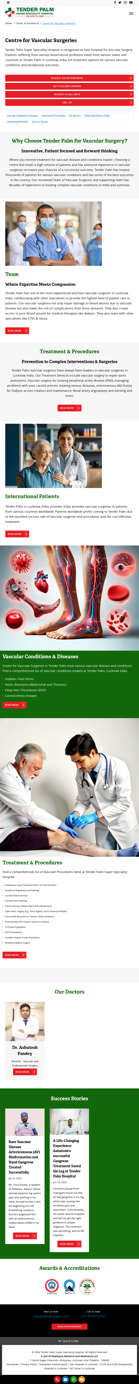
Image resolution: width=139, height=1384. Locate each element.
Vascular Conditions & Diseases (22, 115)
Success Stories (40, 121)
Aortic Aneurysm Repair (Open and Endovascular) (28, 906)
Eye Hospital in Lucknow (83, 1364)
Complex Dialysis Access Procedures (22, 937)
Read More (15, 330)
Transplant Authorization (53, 1364)
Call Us (67, 102)
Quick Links (70, 1341)
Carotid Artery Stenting (16, 900)
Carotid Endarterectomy (16, 895)
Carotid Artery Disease (21, 696)
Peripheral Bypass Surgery (17, 942)
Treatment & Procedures (54, 115)
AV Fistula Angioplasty (15, 927)
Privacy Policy (28, 1364)
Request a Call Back (67, 94)
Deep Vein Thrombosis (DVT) (25, 690)
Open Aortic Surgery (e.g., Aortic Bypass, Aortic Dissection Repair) (36, 911)
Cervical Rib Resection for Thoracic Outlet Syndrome (29, 916)
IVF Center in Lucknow (82, 1368)
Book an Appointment (69, 1326)
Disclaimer (13, 1364)
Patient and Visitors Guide (97, 115)
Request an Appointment (67, 78)
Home (8, 23)
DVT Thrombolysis (13, 932)
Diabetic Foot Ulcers (19, 679)
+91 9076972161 (93, 1314)
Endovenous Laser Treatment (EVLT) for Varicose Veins (31, 885)
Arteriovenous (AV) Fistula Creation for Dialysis (27, 921)
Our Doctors (75, 115)
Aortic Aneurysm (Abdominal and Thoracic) (35, 684)
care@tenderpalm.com (51, 1314)
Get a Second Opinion (67, 86)
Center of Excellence (27, 23)
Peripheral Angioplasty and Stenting (22, 890)
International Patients (17, 121)
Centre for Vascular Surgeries (58, 23)
